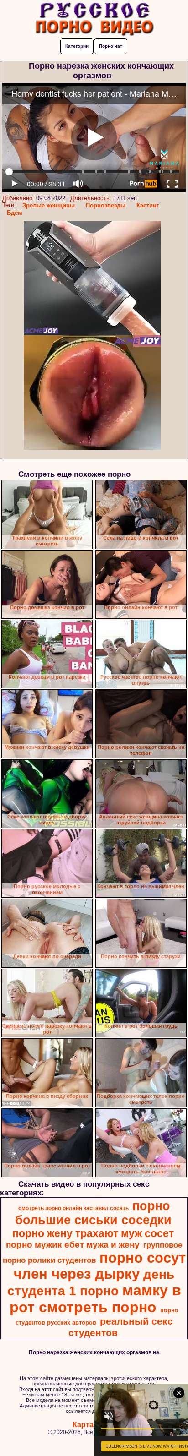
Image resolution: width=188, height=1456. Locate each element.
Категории (77, 46)
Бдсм (14, 212)
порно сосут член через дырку (100, 1265)
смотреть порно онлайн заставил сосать (73, 1208)
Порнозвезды (105, 205)
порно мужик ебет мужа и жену (73, 1244)
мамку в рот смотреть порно (95, 1298)
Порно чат (110, 46)
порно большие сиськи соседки (93, 1213)
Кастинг (147, 205)
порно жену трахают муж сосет (93, 1233)
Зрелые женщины (48, 205)
